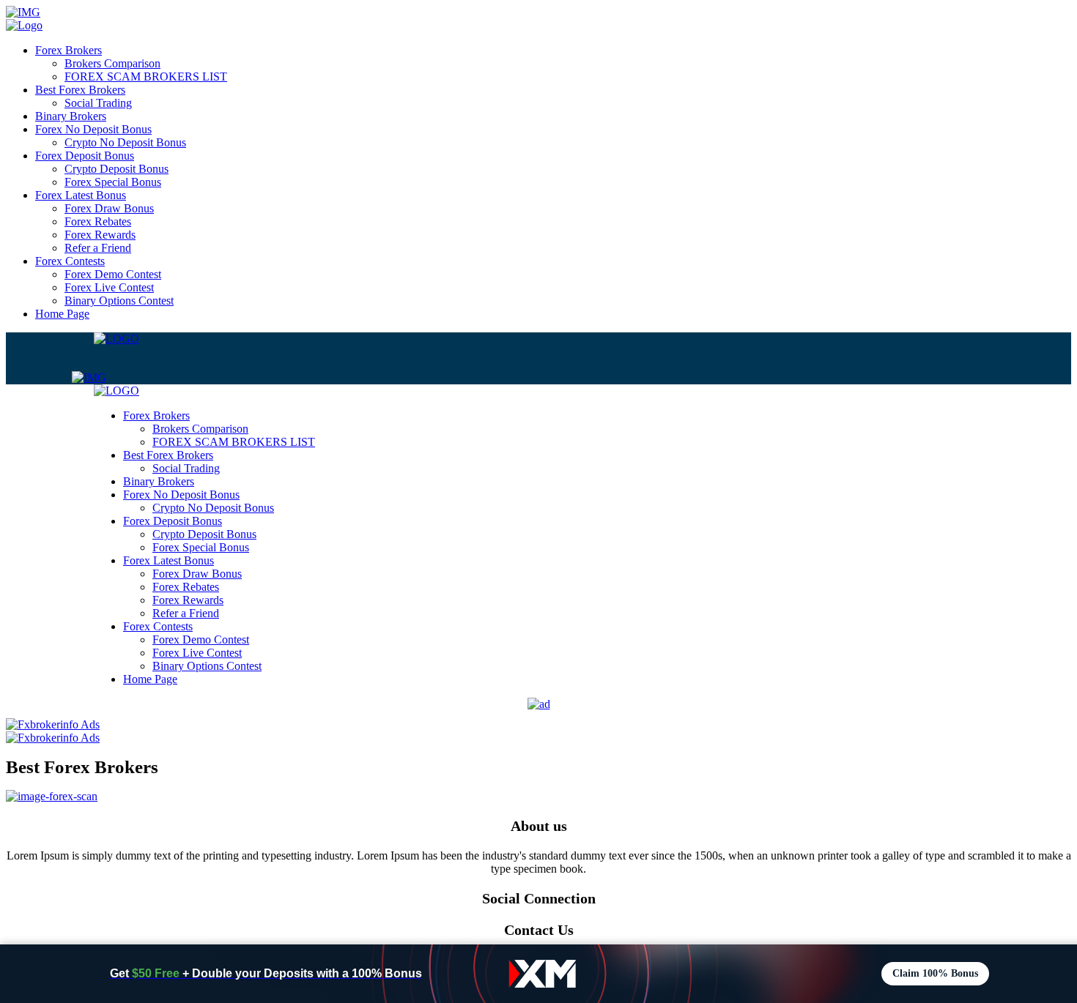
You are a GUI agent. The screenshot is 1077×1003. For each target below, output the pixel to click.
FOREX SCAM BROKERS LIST (145, 76)
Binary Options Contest (119, 300)
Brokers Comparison (112, 63)
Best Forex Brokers (80, 89)
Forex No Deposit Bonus (93, 129)
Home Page (62, 313)
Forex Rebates (97, 221)
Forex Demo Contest (112, 274)
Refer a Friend (97, 248)
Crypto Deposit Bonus (116, 169)
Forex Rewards (100, 234)
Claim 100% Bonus (935, 973)
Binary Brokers (70, 116)
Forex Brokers (68, 50)
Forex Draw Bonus (109, 208)
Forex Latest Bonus (80, 195)
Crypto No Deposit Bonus (125, 142)
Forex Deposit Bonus (84, 155)
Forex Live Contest (109, 287)
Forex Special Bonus (112, 182)
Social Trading (98, 103)
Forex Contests (70, 261)
